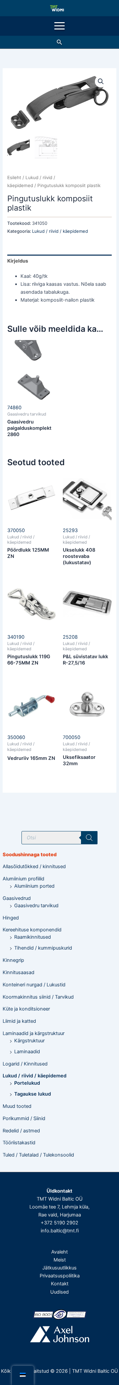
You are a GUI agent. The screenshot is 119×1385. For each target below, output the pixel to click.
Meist (60, 1260)
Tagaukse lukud (32, 1094)
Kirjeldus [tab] (17, 261)
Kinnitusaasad (18, 972)
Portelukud (27, 1083)
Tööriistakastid (19, 1143)
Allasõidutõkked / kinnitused (34, 866)
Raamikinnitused (32, 937)
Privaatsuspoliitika (60, 1276)
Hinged (11, 918)
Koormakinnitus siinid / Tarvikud (38, 997)
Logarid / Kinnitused (25, 1064)
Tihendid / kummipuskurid (43, 948)
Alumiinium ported (34, 886)
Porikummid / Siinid (24, 1118)
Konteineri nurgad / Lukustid (34, 985)
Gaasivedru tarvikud (36, 906)
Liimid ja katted (19, 1021)
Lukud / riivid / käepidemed (34, 1076)
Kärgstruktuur (29, 1041)
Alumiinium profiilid (23, 879)
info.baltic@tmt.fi (60, 1231)
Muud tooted (17, 1106)
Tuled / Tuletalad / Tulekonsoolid (38, 1155)
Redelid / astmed (21, 1131)
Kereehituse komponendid (32, 930)
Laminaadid (27, 1052)
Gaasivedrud (17, 898)
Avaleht (59, 1252)
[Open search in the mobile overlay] (59, 837)
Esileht (14, 177)
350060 (16, 737)
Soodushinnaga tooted (30, 855)
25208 (70, 637)
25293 (70, 530)
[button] (59, 42)
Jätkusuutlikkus (59, 1268)
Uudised (59, 1292)
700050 (71, 737)
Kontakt (59, 1284)
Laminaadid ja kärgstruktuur (33, 1033)
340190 (15, 637)
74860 (14, 408)
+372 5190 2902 (59, 1223)
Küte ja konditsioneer (26, 1009)
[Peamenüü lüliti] (59, 25)
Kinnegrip (13, 960)
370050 (16, 530)
